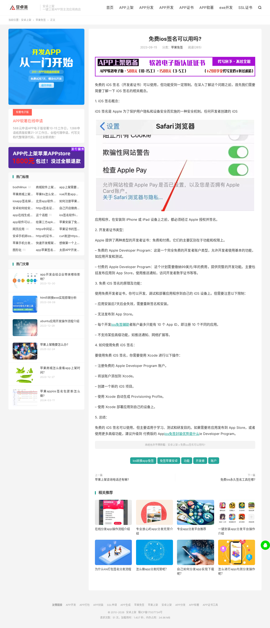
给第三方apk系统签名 (46, 222)
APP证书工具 (210, 604)
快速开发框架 (46, 243)
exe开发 (226, 7)
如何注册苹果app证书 (69, 201)
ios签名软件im (69, 215)
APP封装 (98, 604)
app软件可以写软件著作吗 (23, 222)
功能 (187, 460)
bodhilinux (22, 187)
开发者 (200, 460)
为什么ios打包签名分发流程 (113, 569)
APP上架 (126, 7)
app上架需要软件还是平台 (69, 187)
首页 (109, 7)
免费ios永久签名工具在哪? (237, 479)
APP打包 (85, 604)
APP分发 (146, 7)
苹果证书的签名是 (69, 229)
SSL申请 (112, 604)
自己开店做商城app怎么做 (69, 208)
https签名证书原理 (46, 208)
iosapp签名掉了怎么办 (23, 201)
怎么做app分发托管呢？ (152, 569)
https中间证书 (46, 229)
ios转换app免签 (143, 460)
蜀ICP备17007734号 (150, 612)
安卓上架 (23, 7)
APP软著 (206, 7)
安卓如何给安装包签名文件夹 (23, 208)
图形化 (19, 250)
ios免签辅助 (120, 324)
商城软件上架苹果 (46, 187)
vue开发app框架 (69, 194)
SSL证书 (245, 7)
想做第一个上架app (69, 243)
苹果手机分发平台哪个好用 (23, 243)
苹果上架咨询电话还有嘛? (112, 479)
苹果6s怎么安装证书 (46, 194)
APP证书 (186, 7)
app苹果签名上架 (46, 250)
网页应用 (21, 229)
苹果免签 (41, 20)
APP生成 (125, 604)
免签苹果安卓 (169, 460)
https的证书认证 (46, 236)
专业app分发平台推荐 (191, 529)
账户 (214, 460)
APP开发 (166, 7)
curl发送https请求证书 (69, 236)
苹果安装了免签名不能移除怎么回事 (69, 222)
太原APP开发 (69, 250)
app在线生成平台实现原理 (23, 215)
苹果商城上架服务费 (23, 194)
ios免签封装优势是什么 (181, 434)
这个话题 (44, 215)
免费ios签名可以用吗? (175, 39)
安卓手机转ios (23, 236)
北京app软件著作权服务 (46, 201)
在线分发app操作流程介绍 (112, 529)
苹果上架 (153, 604)
